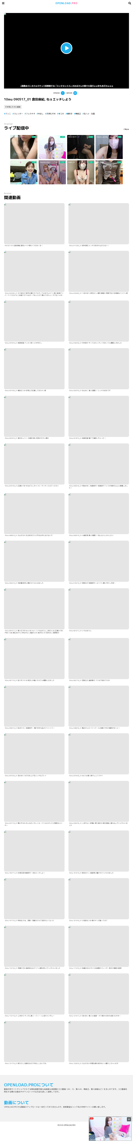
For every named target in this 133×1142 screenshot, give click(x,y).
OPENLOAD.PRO (69, 1125)
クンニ (8, 113)
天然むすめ (51, 113)
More (127, 129)
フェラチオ (30, 113)
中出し (41, 113)
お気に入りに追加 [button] (13, 107)
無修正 (78, 113)
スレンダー (18, 113)
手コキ (61, 113)
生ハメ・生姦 (89, 113)
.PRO (66, 3)
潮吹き (69, 113)
